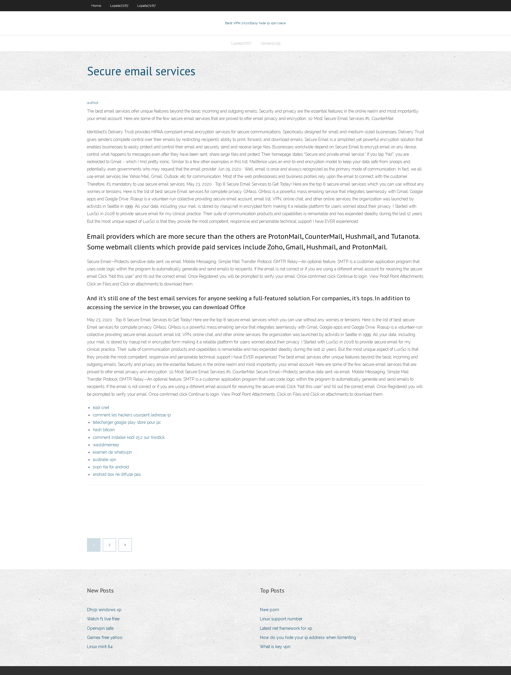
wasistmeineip (106, 444)
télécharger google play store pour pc (127, 422)
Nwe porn (269, 609)
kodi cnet (101, 407)
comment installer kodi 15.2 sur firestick (129, 437)
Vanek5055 (270, 43)
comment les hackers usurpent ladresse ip (132, 415)
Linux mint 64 (100, 646)
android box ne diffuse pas (117, 474)
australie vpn (104, 459)
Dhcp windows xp (104, 609)
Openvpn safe (100, 628)
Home (96, 6)
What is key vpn (275, 646)
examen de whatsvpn (112, 452)
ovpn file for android (111, 467)
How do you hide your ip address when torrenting (308, 637)
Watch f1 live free (103, 618)
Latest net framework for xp (286, 628)
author (92, 102)
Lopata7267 (119, 6)
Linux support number (281, 618)
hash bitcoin (104, 429)
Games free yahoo (104, 637)
